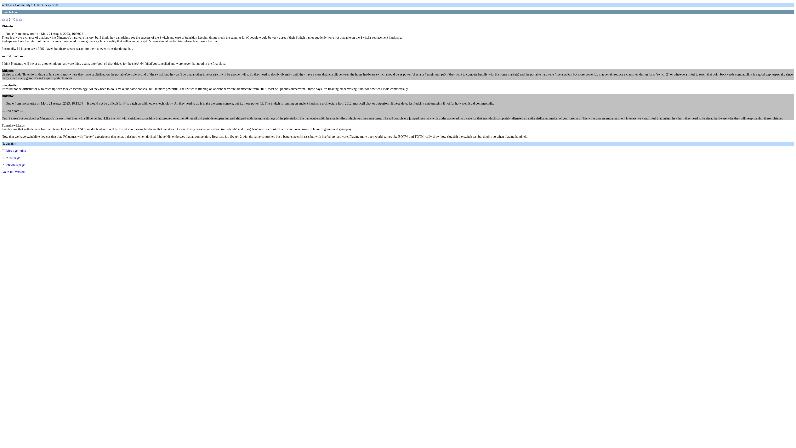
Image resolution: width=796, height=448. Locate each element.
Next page (13, 157)
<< (3, 19)
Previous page (15, 165)
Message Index (16, 150)
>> (20, 19)
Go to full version (13, 172)
